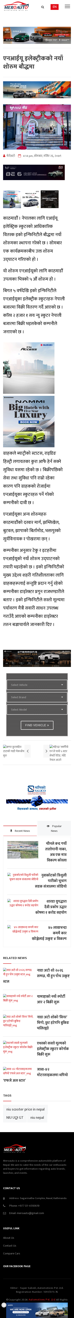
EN (55, 7)
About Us (8, 1237)
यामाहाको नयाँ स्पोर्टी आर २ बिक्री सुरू (51, 999)
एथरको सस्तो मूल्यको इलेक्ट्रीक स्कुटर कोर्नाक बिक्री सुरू (53, 1049)
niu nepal (37, 1118)
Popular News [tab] (56, 828)
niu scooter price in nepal (25, 1109)
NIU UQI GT (14, 1118)
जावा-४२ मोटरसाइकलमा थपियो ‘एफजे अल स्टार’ (35, 1075)
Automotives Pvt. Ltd (42, 1299)
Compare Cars (11, 1253)
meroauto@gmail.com (30, 1213)
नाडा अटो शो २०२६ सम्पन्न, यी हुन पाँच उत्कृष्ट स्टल (36, 976)
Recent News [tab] (22, 831)
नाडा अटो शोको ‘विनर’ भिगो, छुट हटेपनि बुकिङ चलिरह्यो (53, 1023)
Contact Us (9, 1245)
